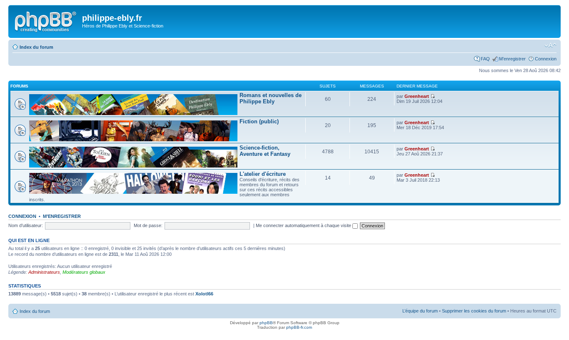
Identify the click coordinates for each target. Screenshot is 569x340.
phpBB (266, 322)
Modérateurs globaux (83, 272)
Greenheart (416, 96)
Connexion (546, 58)
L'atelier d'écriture (263, 174)
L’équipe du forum (420, 310)
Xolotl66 (204, 293)
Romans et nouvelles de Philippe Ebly (271, 98)
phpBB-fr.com (299, 327)
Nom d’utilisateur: (25, 225)
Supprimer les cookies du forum (474, 310)
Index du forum (36, 47)
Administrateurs (44, 272)
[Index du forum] (46, 20)
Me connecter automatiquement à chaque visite (304, 225)
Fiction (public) (259, 121)
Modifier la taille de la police (550, 45)
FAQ (485, 58)
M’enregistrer (512, 58)
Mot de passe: (148, 225)
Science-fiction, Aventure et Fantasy (265, 151)
